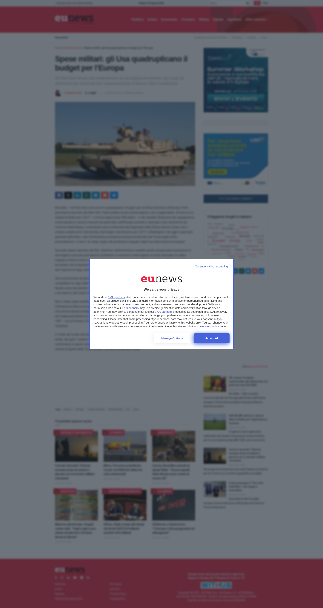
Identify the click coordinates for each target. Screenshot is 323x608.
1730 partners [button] (116, 297)
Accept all (212, 338)
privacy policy (210, 326)
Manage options (172, 338)
